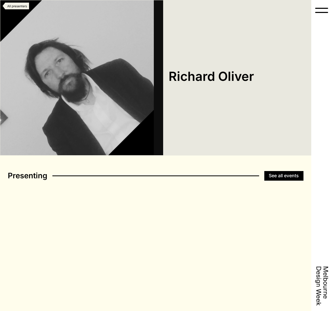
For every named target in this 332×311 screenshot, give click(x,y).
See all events (284, 175)
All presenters (17, 6)
